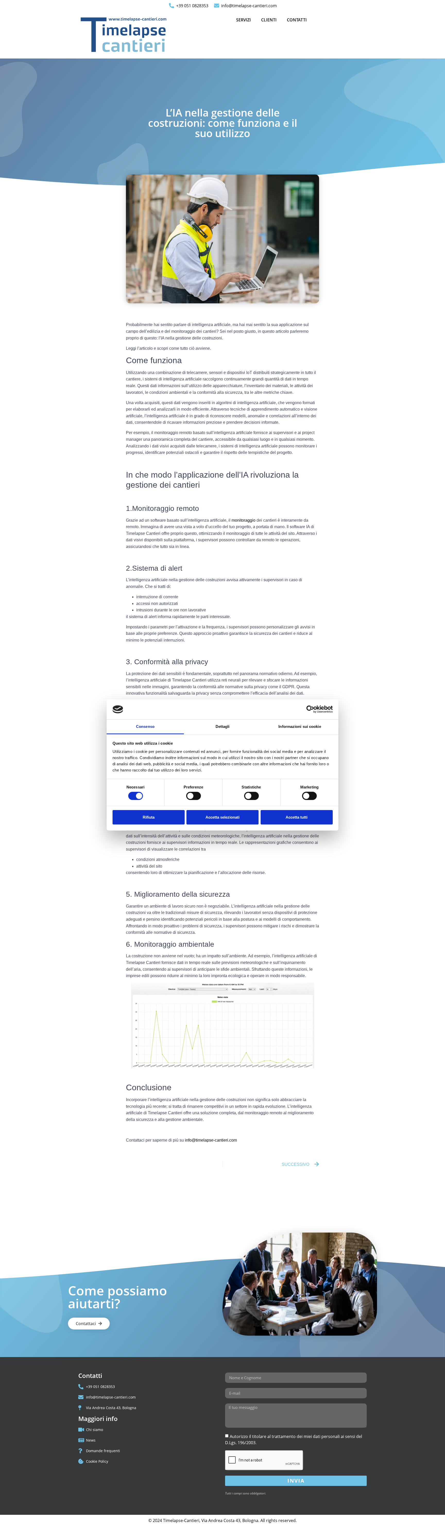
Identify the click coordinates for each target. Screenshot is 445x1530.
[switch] (193, 796)
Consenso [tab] (145, 726)
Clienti (269, 20)
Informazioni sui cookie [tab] (299, 726)
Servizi (243, 20)
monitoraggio (243, 520)
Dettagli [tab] (223, 726)
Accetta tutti (296, 817)
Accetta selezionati (222, 817)
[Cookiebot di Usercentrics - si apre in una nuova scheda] (310, 709)
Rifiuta (149, 817)
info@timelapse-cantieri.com (211, 1140)
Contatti (297, 20)
